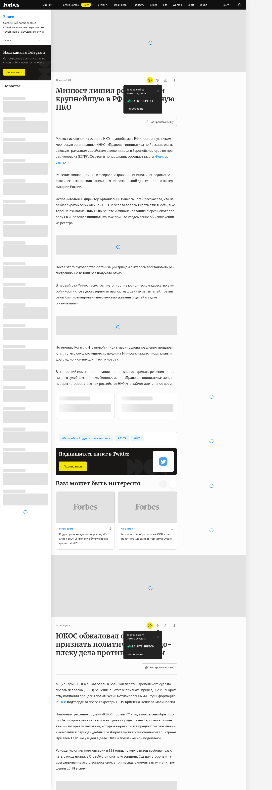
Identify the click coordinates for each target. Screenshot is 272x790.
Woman (177, 5)
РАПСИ (61, 702)
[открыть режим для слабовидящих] (150, 80)
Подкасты (138, 5)
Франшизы (120, 5)
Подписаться (73, 466)
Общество (127, 528)
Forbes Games (75, 5)
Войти (226, 5)
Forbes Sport (66, 528)
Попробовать (135, 108)
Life (165, 5)
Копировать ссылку (162, 122)
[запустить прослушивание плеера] (158, 80)
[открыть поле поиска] (240, 5)
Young (203, 5)
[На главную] (11, 5)
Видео (154, 5)
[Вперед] (183, 406)
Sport (191, 5)
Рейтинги (102, 5)
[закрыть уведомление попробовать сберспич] (158, 91)
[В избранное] (110, 528)
